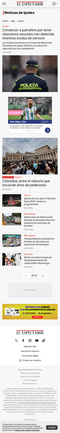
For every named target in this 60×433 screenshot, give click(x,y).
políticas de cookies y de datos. (27, 430)
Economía (28, 254)
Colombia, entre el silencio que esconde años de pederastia (26, 183)
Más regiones (29, 214)
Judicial (5, 26)
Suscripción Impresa (30, 351)
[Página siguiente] (43, 276)
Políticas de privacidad (30, 377)
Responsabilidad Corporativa (30, 370)
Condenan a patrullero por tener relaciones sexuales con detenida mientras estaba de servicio (28, 34)
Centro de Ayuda (30, 380)
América (18, 177)
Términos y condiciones (30, 373)
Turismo (27, 195)
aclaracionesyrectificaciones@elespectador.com (37, 403)
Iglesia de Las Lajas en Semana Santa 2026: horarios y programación (39, 201)
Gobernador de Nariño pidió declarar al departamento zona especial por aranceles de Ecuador (39, 221)
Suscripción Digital (30, 356)
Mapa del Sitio (30, 346)
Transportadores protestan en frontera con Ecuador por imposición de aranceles (39, 241)
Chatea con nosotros (32, 360)
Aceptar (51, 427)
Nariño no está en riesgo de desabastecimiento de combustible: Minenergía (38, 260)
